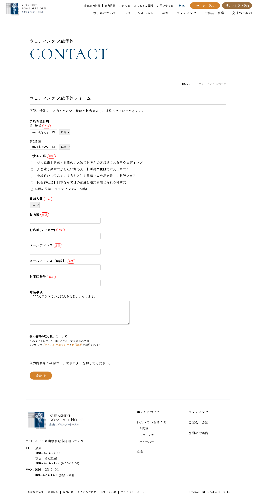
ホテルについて (104, 13)
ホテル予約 (207, 5)
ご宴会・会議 (214, 13)
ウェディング (186, 13)
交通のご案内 (242, 13)
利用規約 (77, 344)
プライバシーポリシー (55, 344)
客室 (165, 13)
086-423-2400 (47, 453)
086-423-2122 (48, 463)
